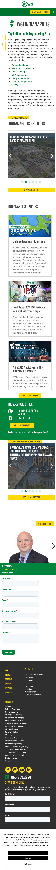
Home (7, 670)
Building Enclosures (12, 709)
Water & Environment (33, 694)
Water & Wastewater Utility (15, 755)
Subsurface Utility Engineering (16, 746)
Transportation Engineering (15, 752)
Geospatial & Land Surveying (16, 723)
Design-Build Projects (21, 78)
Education (29, 680)
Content (8, 679)
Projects (9, 674)
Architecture (9, 706)
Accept (28, 853)
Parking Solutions (19, 64)
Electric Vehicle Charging (14, 717)
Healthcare (29, 686)
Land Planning (18, 71)
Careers (8, 683)
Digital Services (11, 758)
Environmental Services (14, 720)
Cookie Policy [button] (36, 843)
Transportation (30, 691)
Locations (9, 688)
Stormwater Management (14, 740)
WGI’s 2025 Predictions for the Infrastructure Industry (28, 369)
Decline (28, 858)
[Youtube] (22, 770)
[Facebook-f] (8, 770)
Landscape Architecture (14, 726)
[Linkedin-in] (29, 770)
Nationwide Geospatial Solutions (29, 241)
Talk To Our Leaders (44, 524)
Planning (8, 735)
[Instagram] (15, 770)
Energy (27, 683)
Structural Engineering (21, 81)
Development (30, 677)
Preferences (28, 864)
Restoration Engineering (22, 68)
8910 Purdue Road (28, 410)
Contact (8, 692)
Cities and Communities (34, 674)
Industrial (28, 689)
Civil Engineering (11, 712)
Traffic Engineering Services (15, 749)
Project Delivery (11, 761)
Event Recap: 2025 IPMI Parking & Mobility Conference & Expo (29, 309)
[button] (5, 12)
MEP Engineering (19, 74)
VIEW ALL (16, 84)
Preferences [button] (44, 845)
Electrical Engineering (13, 714)
